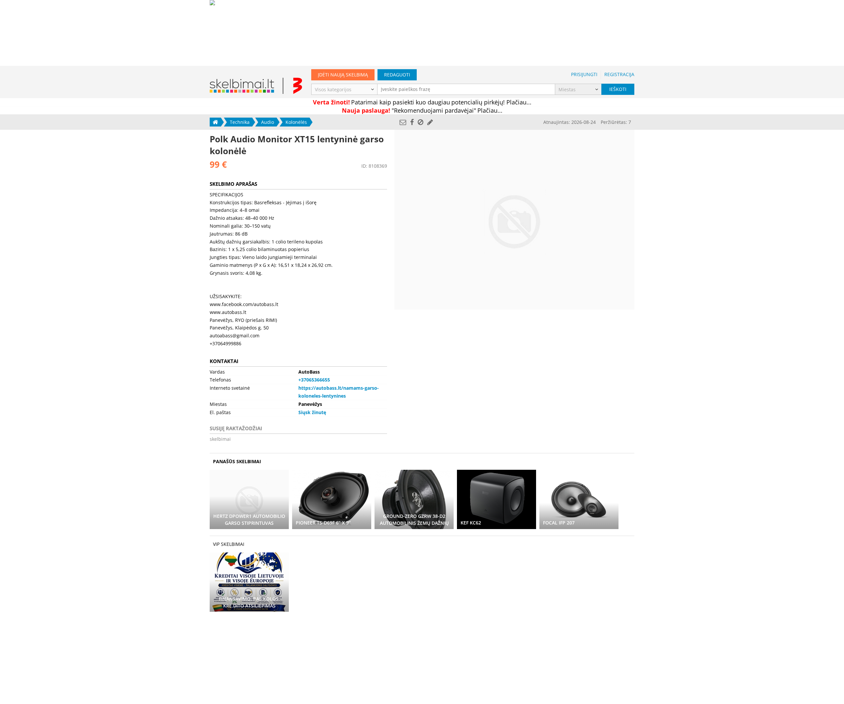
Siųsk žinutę (312, 412)
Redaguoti (397, 74)
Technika (240, 122)
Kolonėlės (296, 122)
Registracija (619, 74)
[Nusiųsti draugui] (403, 122)
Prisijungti (584, 74)
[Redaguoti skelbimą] (430, 122)
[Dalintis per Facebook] (412, 122)
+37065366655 (314, 380)
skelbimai (220, 439)
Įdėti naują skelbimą (343, 74)
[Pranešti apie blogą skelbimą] (420, 122)
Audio (267, 122)
